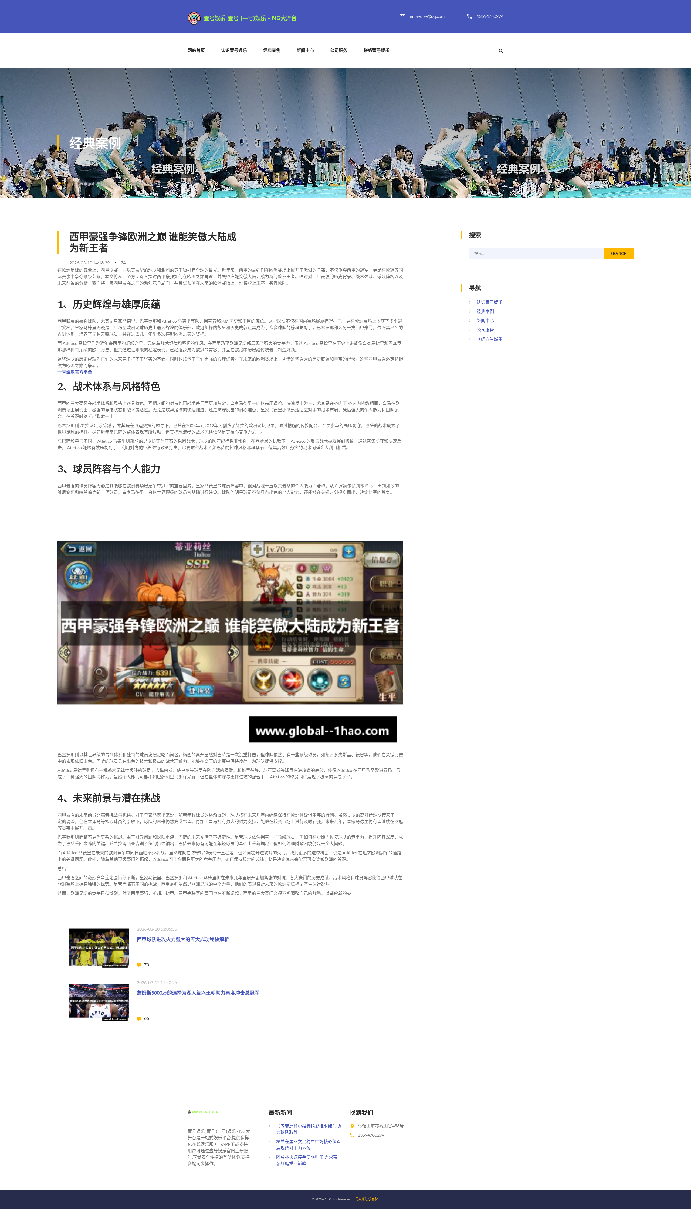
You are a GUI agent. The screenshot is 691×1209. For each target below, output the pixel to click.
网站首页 (196, 50)
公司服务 (338, 50)
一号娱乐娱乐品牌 (365, 1199)
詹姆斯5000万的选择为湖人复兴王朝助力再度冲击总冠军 (198, 993)
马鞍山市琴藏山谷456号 (381, 1125)
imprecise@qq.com (427, 16)
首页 (61, 183)
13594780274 (490, 16)
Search (619, 253)
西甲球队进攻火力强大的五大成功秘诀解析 (183, 939)
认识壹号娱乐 (234, 50)
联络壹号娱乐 (376, 50)
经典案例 (271, 50)
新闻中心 (305, 50)
